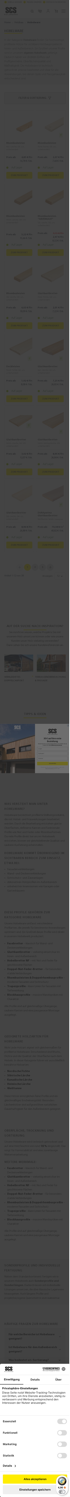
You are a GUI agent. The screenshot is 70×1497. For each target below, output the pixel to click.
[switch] (59, 1492)
